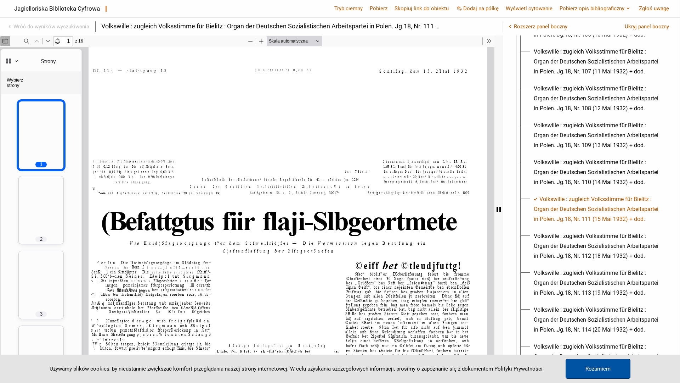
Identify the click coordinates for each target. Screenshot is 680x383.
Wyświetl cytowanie (529, 8)
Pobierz (378, 8)
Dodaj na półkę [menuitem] (481, 8)
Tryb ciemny (348, 8)
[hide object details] (498, 209)
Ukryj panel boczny (647, 26)
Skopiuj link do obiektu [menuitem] (422, 8)
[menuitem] (598, 62)
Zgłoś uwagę (654, 8)
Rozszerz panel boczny (540, 26)
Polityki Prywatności (518, 369)
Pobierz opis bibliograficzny (592, 8)
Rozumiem (598, 369)
